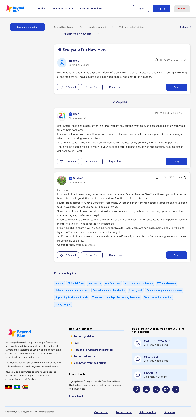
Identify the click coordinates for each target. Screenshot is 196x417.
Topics (42, 8)
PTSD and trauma (166, 283)
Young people (62, 304)
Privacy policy (147, 412)
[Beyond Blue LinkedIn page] (176, 395)
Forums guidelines (91, 8)
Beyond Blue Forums (19, 8)
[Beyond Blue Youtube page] (146, 395)
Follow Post (92, 87)
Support (182, 8)
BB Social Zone (76, 283)
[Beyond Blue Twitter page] (166, 395)
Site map (169, 412)
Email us (150, 373)
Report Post (115, 87)
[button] (61, 87)
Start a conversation (27, 27)
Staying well (135, 290)
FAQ (76, 343)
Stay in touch (76, 396)
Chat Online (153, 357)
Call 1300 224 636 (157, 341)
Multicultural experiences (139, 283)
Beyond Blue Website (19, 333)
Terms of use (124, 412)
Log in (141, 8)
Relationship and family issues (72, 290)
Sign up (161, 8)
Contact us (101, 412)
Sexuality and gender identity (109, 290)
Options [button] (184, 27)
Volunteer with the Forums (90, 362)
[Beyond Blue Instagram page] (156, 395)
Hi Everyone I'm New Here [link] (78, 33)
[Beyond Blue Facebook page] (136, 395)
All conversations (63, 8)
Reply (176, 87)
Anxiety (59, 283)
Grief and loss (112, 283)
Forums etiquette (84, 356)
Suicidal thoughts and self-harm (164, 290)
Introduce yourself (97, 27)
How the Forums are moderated (93, 349)
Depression (94, 283)
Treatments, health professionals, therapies (116, 297)
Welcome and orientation (131, 27)
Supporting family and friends (71, 297)
